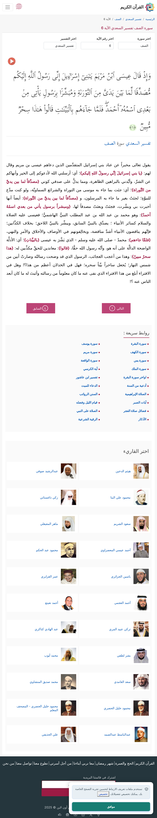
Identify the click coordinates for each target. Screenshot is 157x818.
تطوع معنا (41, 763)
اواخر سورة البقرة (134, 377)
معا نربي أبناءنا (84, 763)
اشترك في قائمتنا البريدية (99, 777)
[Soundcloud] (59, 815)
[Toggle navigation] (7, 7)
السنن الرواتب (88, 394)
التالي (117, 308)
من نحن (8, 763)
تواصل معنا (24, 763)
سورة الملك (139, 369)
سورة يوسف (89, 343)
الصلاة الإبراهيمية (135, 394)
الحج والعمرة (124, 763)
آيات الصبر (139, 402)
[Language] (19, 6)
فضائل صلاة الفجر (134, 411)
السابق (39, 308)
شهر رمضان (104, 763)
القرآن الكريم (145, 763)
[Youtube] (75, 815)
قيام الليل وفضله (86, 402)
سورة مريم (90, 352)
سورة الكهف (138, 352)
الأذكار (142, 419)
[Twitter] (91, 815)
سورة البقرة (138, 343)
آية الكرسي (90, 369)
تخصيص (103, 793)
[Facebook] (99, 815)
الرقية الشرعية (87, 419)
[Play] (12, 61)
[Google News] (67, 815)
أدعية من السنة (136, 385)
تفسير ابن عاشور (86, 377)
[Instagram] (83, 815)
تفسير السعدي (138, 143)
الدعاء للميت (89, 385)
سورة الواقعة (89, 360)
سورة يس (140, 360)
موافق (111, 806)
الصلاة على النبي (87, 411)
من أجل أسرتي (61, 763)
